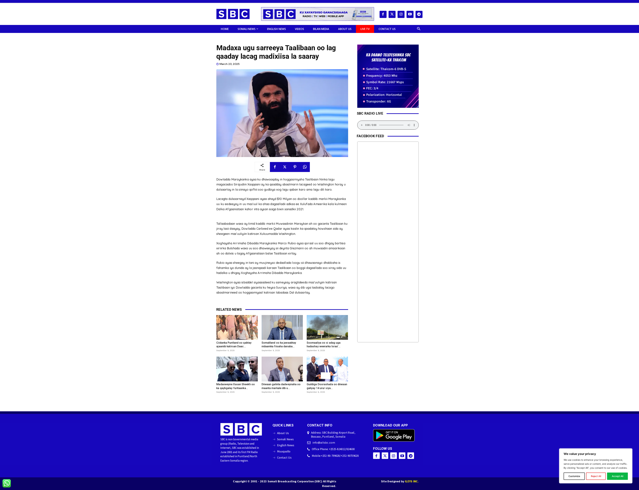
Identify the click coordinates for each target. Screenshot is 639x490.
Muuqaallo (284, 451)
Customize (574, 476)
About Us (283, 433)
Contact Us (284, 457)
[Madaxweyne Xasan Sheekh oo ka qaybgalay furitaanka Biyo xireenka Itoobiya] (237, 369)
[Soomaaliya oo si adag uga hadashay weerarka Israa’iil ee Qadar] (327, 327)
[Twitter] (392, 14)
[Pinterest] (295, 167)
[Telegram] (419, 14)
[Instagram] (401, 14)
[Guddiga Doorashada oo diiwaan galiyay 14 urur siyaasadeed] (327, 369)
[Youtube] (410, 14)
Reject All (596, 476)
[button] (419, 29)
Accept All (617, 476)
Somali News (285, 439)
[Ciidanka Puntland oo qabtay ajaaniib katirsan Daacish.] (237, 327)
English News (285, 445)
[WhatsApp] (305, 167)
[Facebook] (383, 14)
